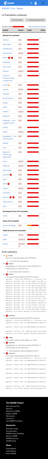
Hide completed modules (37, 26)
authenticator (7, 53)
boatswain (6, 62)
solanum (6, 197)
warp (4, 206)
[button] (35, 3)
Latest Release (11, 451)
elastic (5, 107)
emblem (6, 112)
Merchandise (10, 416)
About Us (9, 409)
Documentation (11, 431)
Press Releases (11, 449)
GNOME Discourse (12, 438)
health (5, 132)
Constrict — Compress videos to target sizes (9, 78)
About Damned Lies (13, 406)
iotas (4, 147)
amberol (6, 40)
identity (5, 143)
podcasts (6, 175)
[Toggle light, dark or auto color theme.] (32, 3)
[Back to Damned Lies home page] (9, 3)
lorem (5, 161)
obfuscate (6, 166)
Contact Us (10, 418)
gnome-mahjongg (9, 225)
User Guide (18, 20)
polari (5, 179)
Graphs (5, 127)
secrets (5, 188)
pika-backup (7, 170)
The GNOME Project (15, 403)
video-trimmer (8, 202)
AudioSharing (7, 49)
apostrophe (7, 44)
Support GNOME (11, 414)
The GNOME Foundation (14, 421)
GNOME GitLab (11, 441)
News (8, 445)
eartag (5, 103)
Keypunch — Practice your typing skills (7, 154)
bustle (5, 216)
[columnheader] (9, 30)
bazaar (5, 58)
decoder (6, 89)
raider (5, 184)
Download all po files (36, 20)
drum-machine (8, 98)
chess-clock (7, 67)
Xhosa (20, 8)
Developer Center (12, 429)
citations (6, 71)
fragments (6, 116)
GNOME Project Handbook (15, 433)
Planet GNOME (11, 453)
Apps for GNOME (11, 436)
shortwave (6, 193)
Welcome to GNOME (13, 411)
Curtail (5, 85)
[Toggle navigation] (43, 3)
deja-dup (6, 94)
